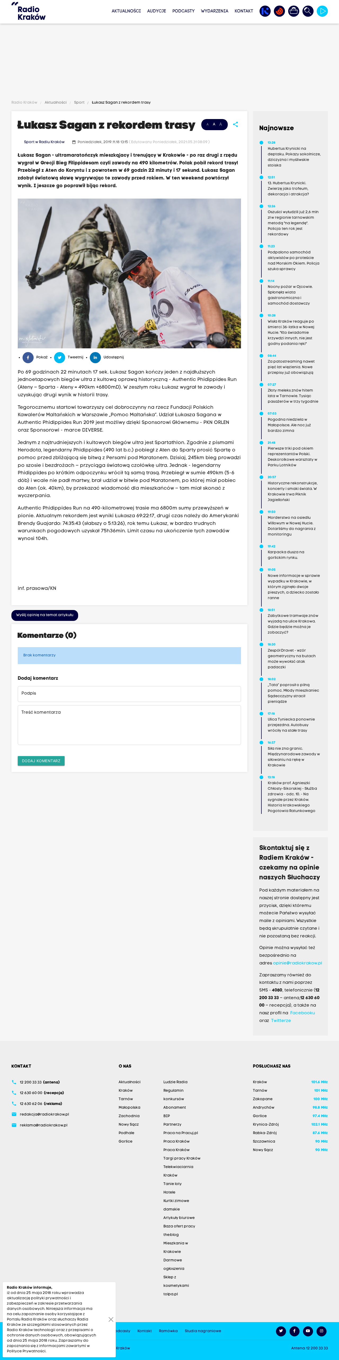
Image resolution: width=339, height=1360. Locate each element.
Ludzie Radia (175, 1082)
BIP (166, 1116)
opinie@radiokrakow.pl (297, 963)
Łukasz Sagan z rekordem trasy (121, 103)
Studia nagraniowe (203, 1331)
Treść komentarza (41, 712)
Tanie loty (172, 1184)
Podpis (28, 693)
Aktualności (126, 11)
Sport (79, 103)
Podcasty (183, 11)
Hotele (169, 1193)
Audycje (156, 11)
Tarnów (126, 1099)
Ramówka (168, 1331)
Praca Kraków (176, 1142)
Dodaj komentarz (41, 760)
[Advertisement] (169, 63)
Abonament (174, 1108)
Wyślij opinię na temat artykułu (44, 615)
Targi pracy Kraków (181, 1159)
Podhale (126, 1133)
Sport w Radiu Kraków (44, 142)
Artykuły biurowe (179, 1218)
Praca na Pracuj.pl (180, 1133)
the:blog (171, 1235)
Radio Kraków (24, 103)
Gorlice (125, 1142)
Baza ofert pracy (179, 1227)
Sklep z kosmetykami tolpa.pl (176, 1285)
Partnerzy (172, 1125)
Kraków (126, 1091)
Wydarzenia (214, 11)
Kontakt (244, 11)
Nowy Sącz (129, 1125)
